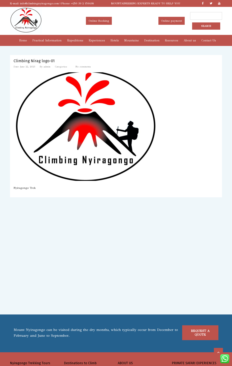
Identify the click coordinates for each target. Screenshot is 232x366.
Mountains (131, 40)
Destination (152, 40)
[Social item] (202, 3)
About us (190, 40)
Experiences (97, 40)
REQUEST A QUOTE (200, 333)
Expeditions (75, 40)
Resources (171, 40)
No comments (83, 66)
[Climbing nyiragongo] (26, 32)
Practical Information (47, 40)
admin (47, 66)
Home (23, 40)
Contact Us (208, 40)
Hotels (114, 40)
